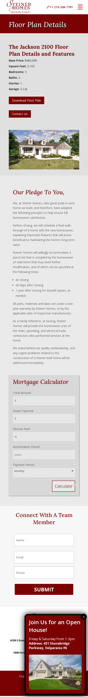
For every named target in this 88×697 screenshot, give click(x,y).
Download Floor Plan (26, 100)
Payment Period (23, 465)
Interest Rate (21, 429)
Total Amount (22, 393)
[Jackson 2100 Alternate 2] (44, 169)
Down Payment (23, 411)
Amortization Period (26, 447)
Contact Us (20, 114)
